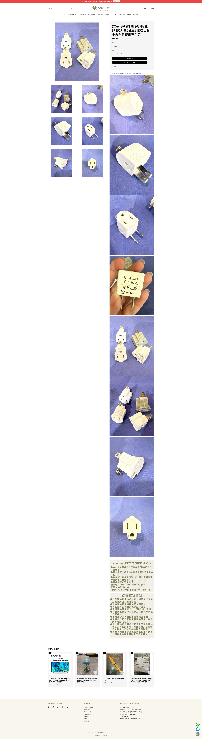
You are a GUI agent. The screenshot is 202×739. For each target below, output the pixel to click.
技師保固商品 (98, 735)
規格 (113, 42)
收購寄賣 (105, 735)
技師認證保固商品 (73, 15)
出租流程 (100, 15)
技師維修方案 (83, 15)
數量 (113, 50)
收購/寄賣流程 (87, 714)
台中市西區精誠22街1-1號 (128, 707)
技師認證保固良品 (88, 707)
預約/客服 (117, 1)
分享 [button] (115, 67)
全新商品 (107, 15)
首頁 (65, 15)
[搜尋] (68, 8)
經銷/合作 (86, 716)
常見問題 (122, 15)
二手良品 (115, 15)
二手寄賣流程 (91, 15)
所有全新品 (87, 709)
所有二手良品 (87, 712)
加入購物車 (129, 58)
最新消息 (129, 15)
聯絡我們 (135, 15)
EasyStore (112, 733)
